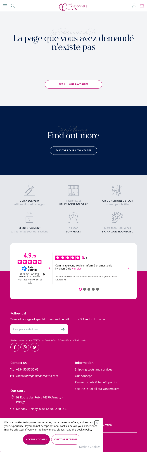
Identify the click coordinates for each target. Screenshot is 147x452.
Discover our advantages (73, 150)
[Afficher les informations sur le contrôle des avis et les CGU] (43, 274)
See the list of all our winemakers (97, 389)
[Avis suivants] (128, 268)
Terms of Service (74, 340)
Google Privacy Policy (54, 340)
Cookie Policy (84, 429)
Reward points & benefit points (96, 382)
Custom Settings (65, 439)
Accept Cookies (36, 439)
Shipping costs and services (93, 369)
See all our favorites (73, 84)
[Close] (97, 423)
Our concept (83, 376)
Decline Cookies (89, 447)
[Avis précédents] (49, 268)
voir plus (77, 268)
